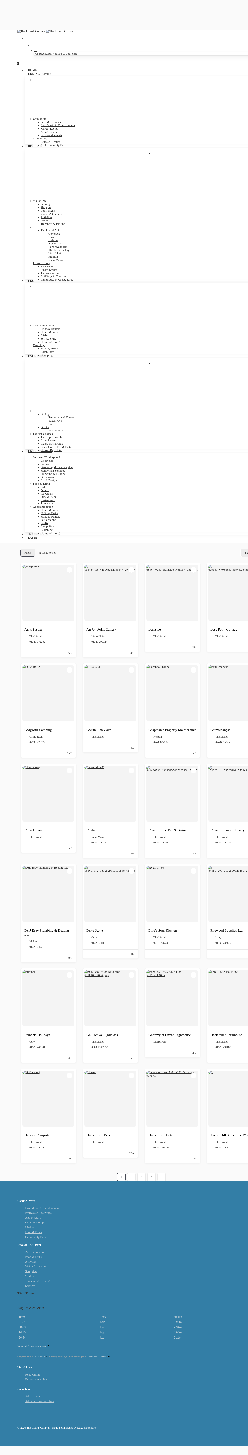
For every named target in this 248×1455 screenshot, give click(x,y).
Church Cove (33, 830)
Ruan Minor (98, 837)
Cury (94, 937)
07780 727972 (37, 742)
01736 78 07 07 (224, 943)
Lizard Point (98, 636)
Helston (157, 736)
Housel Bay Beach (99, 1135)
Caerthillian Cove (98, 730)
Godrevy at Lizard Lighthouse (169, 1035)
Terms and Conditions (98, 1357)
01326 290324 (99, 641)
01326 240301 (37, 1047)
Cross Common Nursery (227, 830)
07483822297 (160, 742)
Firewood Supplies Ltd (226, 930)
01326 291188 (223, 1047)
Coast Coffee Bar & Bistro (167, 830)
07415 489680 (161, 943)
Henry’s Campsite (37, 1135)
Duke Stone (94, 930)
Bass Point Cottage (223, 629)
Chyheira (92, 830)
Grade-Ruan (36, 736)
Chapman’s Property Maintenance (172, 730)
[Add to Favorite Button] (69, 570)
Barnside (154, 629)
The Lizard (35, 636)
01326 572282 (37, 641)
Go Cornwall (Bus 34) (102, 1035)
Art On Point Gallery (101, 629)
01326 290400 (161, 842)
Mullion (33, 941)
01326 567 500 (161, 1147)
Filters (27, 552)
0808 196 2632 (99, 1047)
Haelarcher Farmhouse (226, 1035)
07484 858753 (223, 742)
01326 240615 (37, 946)
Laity (218, 937)
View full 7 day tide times (31, 1346)
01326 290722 (223, 842)
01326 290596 (37, 1147)
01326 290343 (99, 842)
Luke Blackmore (86, 1427)
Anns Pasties (33, 629)
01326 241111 (99, 943)
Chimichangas (220, 730)
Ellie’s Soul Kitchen (162, 930)
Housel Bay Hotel (161, 1135)
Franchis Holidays (37, 1035)
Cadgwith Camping (38, 730)
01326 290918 (223, 1147)
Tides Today (39, 1357)
